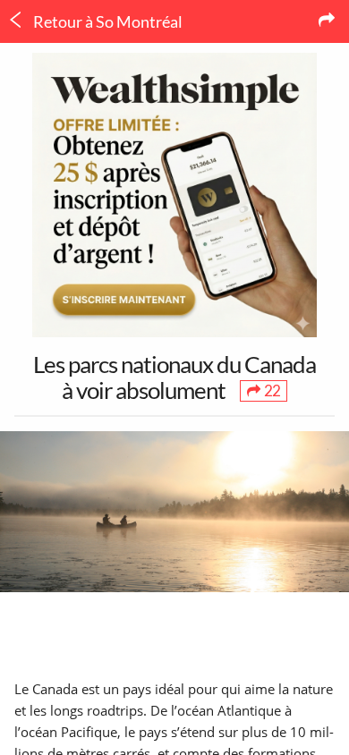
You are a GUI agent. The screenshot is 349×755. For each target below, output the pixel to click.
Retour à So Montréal (106, 21)
